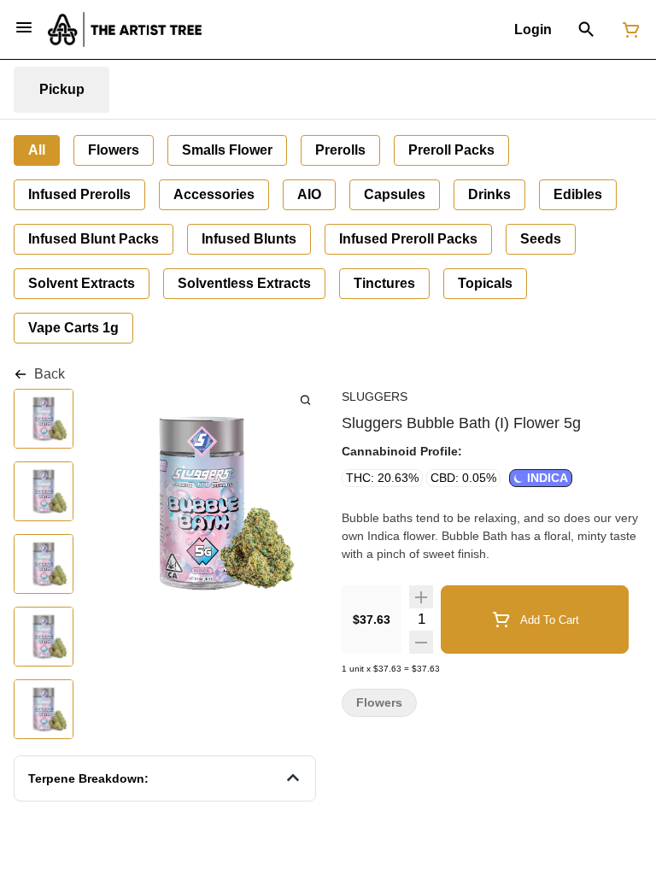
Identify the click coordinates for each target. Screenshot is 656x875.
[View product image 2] (43, 492)
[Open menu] (24, 27)
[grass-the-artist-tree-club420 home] (125, 29)
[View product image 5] (43, 710)
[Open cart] (627, 30)
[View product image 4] (43, 638)
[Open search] (586, 30)
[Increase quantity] (421, 597)
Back (49, 374)
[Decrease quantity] (421, 642)
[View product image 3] (43, 565)
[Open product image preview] (305, 399)
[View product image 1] (43, 420)
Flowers (379, 702)
